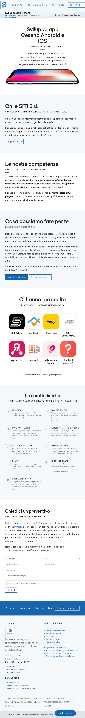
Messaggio (10, 570)
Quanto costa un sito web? (18, 685)
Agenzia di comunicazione (56, 648)
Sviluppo (17, 5)
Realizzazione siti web (54, 628)
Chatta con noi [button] (65, 713)
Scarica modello (15, 277)
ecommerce (16, 527)
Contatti (75, 5)
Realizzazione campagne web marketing (62, 650)
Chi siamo (11, 666)
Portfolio (58, 5)
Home (57, 15)
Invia (9, 590)
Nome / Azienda (11, 559)
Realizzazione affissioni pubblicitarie (60, 656)
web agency (47, 530)
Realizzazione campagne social (58, 653)
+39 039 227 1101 (14, 655)
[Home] (4, 5)
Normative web (13, 683)
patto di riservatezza (16, 550)
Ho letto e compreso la (26, 583)
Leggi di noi (12, 141)
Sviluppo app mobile (54, 633)
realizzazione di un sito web (65, 523)
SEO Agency (42, 523)
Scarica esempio (38, 277)
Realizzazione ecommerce (56, 631)
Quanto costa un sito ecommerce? (21, 688)
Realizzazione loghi (53, 642)
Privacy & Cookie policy (16, 669)
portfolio (58, 375)
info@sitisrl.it (15, 659)
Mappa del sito (13, 672)
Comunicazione (37, 5)
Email (46, 559)
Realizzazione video (53, 645)
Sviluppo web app (53, 639)
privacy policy (36, 583)
